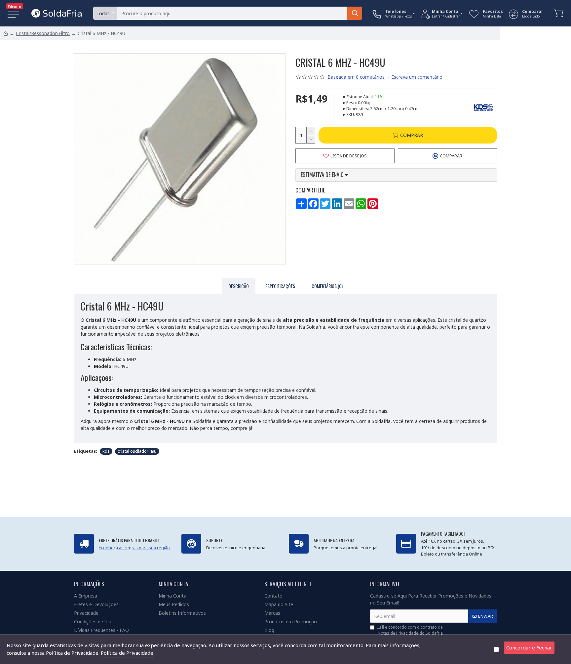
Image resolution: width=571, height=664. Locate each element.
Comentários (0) (327, 285)
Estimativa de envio (323, 175)
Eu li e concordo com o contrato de (410, 630)
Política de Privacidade (127, 652)
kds (106, 451)
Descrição (238, 285)
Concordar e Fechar (529, 647)
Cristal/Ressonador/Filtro (43, 33)
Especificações (280, 285)
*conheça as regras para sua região (134, 548)
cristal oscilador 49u (137, 451)
